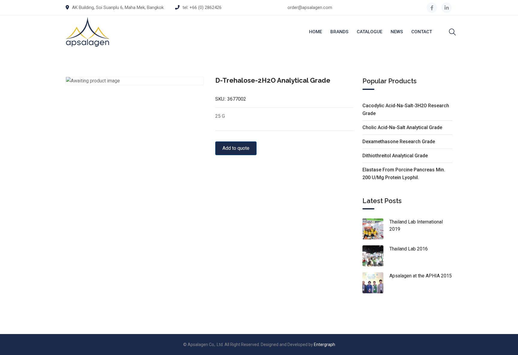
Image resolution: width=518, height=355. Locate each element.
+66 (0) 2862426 (205, 7)
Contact (421, 31)
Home (315, 31)
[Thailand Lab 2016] (375, 255)
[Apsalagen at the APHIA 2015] (375, 282)
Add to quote (235, 148)
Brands (339, 31)
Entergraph (324, 344)
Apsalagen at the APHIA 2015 (420, 276)
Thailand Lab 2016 (408, 249)
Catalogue (369, 31)
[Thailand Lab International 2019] (375, 228)
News (397, 31)
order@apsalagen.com (309, 7)
